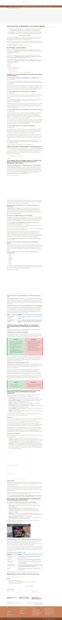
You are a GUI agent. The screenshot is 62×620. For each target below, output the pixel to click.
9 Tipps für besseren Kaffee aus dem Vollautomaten (17, 72)
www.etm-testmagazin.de (11, 149)
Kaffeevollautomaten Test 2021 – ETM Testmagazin (17, 156)
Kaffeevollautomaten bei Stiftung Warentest (15, 155)
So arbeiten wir (53, 618)
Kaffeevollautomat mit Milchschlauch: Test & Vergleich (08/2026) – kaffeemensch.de (37, 598)
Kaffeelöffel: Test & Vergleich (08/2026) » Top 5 (14, 602)
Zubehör (40, 6)
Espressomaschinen (25, 6)
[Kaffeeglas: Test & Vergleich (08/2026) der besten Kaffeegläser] (24, 593)
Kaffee (45, 6)
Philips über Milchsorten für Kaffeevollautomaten (16, 577)
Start (11, 6)
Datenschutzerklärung (10, 614)
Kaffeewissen (50, 6)
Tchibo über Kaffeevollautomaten (14, 575)
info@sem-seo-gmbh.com (23, 613)
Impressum (8, 613)
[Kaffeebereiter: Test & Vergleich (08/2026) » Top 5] (12, 593)
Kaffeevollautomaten (17, 6)
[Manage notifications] (2, 618)
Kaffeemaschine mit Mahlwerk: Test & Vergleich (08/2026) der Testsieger (35, 603)
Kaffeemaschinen (34, 6)
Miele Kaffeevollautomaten (13, 69)
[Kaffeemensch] (31, 2)
